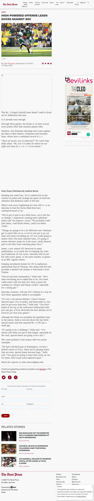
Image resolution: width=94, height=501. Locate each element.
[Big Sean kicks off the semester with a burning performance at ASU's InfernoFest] (8, 436)
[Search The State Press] (88, 4)
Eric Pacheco (25, 466)
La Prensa (77, 3)
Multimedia (70, 2)
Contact (75, 479)
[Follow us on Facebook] (9, 377)
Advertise (75, 484)
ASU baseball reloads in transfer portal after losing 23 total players (35, 461)
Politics (31, 2)
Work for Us (76, 481)
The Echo (57, 3)
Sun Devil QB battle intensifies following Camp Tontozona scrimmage (33, 448)
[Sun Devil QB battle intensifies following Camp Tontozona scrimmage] (8, 449)
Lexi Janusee (25, 440)
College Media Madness (24, 4)
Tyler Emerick (9, 63)
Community (44, 2)
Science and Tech (37, 3)
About (74, 476)
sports (3, 12)
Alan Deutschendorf (27, 453)
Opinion (52, 2)
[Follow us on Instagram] (15, 377)
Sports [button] (62, 2)
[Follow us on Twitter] (3, 377)
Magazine (83, 2)
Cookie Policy (81, 496)
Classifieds (76, 474)
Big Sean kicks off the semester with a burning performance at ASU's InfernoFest (34, 435)
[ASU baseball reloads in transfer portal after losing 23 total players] (8, 462)
